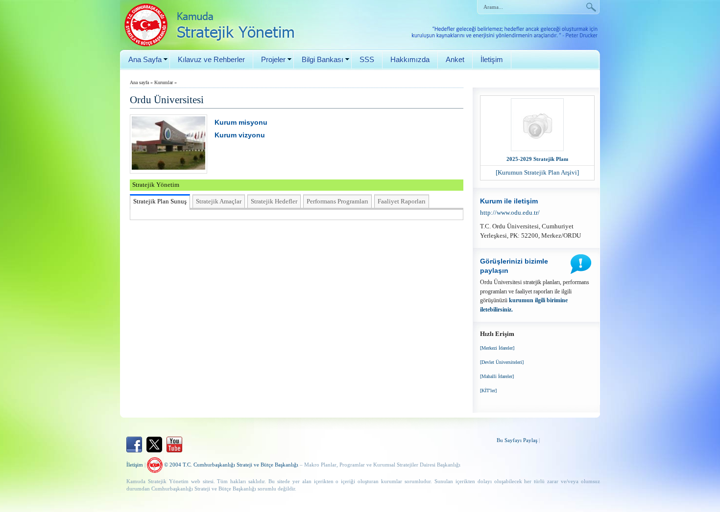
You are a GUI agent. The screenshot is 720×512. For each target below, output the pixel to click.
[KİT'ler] (488, 390)
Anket (455, 59)
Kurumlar (163, 82)
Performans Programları (337, 201)
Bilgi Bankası (322, 59)
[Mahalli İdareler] (497, 376)
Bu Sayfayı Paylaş (517, 440)
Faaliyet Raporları (402, 201)
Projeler (273, 59)
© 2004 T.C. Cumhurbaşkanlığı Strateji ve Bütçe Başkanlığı (230, 464)
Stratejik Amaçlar (218, 201)
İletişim (491, 59)
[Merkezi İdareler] (497, 348)
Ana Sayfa (145, 59)
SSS (367, 59)
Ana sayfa (139, 82)
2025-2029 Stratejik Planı (537, 159)
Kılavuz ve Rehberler (211, 59)
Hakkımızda (410, 59)
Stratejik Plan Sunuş (160, 201)
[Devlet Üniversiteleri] (502, 362)
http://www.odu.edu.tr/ (510, 212)
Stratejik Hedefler (274, 201)
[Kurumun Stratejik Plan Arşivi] (537, 172)
